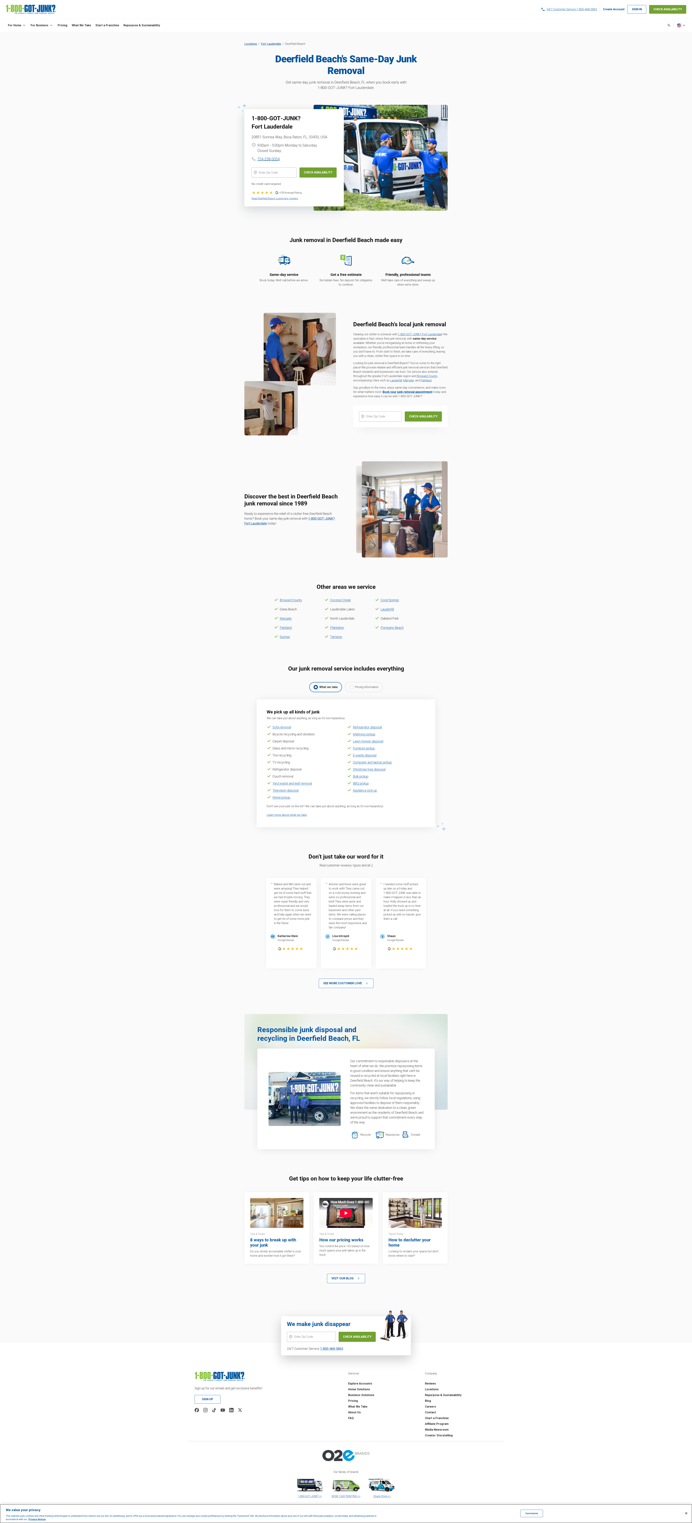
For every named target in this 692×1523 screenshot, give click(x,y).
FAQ (351, 1418)
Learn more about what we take (287, 815)
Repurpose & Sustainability (443, 1395)
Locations (250, 44)
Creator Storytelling (439, 1435)
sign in (637, 9)
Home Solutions (359, 1389)
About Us (354, 1412)
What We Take (357, 1406)
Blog (428, 1401)
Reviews (430, 1383)
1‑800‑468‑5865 (331, 1348)
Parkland (426, 380)
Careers (430, 1406)
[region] (346, 1513)
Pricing (353, 1401)
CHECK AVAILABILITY (667, 9)
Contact (430, 1412)
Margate (408, 380)
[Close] (686, 1513)
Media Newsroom (437, 1429)
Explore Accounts (360, 1383)
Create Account (614, 9)
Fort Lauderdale (271, 44)
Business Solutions (361, 1395)
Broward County (427, 376)
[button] (17, 25)
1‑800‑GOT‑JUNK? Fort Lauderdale (420, 334)
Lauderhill (396, 380)
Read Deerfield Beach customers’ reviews (275, 198)
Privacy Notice (37, 1519)
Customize (531, 1513)
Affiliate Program (437, 1424)
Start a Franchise (437, 1418)
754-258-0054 (268, 159)
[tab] (325, 687)
